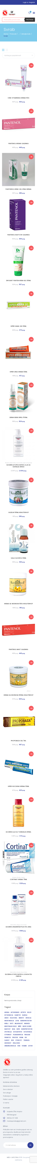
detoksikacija (8, 1015)
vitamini (24, 1046)
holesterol (13, 1018)
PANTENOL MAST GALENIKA (18, 649)
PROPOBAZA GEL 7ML (18, 741)
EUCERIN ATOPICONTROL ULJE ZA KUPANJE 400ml (19, 466)
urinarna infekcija (10, 1046)
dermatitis (13, 925)
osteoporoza (28, 1032)
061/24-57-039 (12, 1118)
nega (18, 925)
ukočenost (7, 1043)
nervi (18, 1029)
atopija (14, 877)
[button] (34, 13)
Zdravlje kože (25, 34)
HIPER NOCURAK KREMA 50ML (18, 786)
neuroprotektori (26, 1029)
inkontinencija (9, 1020)
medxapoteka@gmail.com (16, 1121)
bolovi (29, 1012)
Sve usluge (7, 1093)
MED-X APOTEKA (12, 1157)
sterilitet (18, 1040)
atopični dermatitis (10, 463)
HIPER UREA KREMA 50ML (18, 372)
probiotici (7, 1037)
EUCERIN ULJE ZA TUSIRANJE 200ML (18, 832)
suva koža (19, 463)
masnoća (27, 1023)
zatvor (30, 1046)
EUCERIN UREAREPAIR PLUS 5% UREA (18, 927)
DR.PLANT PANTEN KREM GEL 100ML (18, 280)
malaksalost (19, 1023)
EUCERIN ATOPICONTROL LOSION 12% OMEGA (18, 975)
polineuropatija (18, 1034)
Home (6, 34)
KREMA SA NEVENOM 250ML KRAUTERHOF (18, 695)
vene (18, 1046)
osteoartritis (17, 1032)
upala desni (16, 1043)
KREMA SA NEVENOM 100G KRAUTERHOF (18, 604)
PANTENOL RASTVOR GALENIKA (18, 235)
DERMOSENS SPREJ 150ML (18, 417)
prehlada (27, 1034)
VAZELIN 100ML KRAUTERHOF (18, 512)
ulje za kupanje (27, 463)
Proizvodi (13, 34)
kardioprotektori (26, 1020)
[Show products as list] (6, 50)
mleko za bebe (27, 1026)
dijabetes (18, 1015)
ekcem (19, 877)
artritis (23, 1012)
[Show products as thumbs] (3, 50)
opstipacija (8, 1032)
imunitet (21, 1018)
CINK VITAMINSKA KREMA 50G (18, 98)
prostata (15, 1037)
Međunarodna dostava (11, 1086)
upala (23, 877)
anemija (6, 1012)
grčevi (6, 1018)
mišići (19, 1026)
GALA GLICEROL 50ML (18, 558)
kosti (11, 1023)
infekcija (28, 1018)
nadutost (7, 1029)
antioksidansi (15, 1012)
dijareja (24, 1015)
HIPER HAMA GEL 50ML (18, 326)
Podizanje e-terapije (10, 1096)
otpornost (8, 1034)
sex (26, 1037)
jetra (17, 1020)
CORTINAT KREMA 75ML (18, 879)
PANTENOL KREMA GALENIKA (18, 143)
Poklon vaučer (8, 1099)
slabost (7, 1040)
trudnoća (26, 1040)
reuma (21, 1037)
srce (12, 1040)
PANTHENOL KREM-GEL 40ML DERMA (18, 189)
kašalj (6, 1023)
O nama (6, 1103)
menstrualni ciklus (10, 1026)
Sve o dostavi (8, 1089)
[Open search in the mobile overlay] (18, 20)
